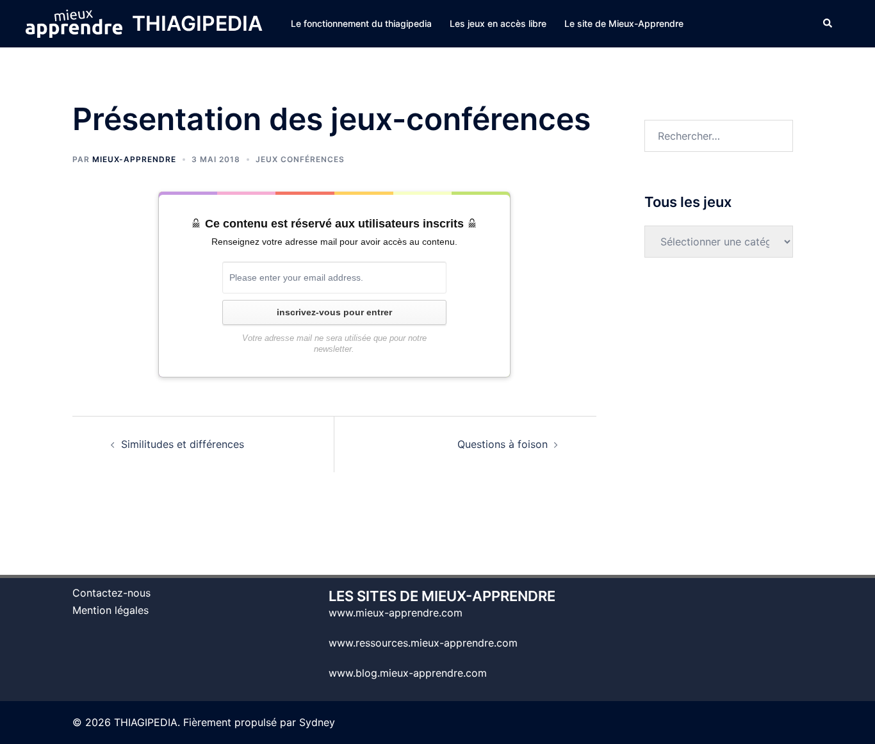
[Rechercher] (828, 24)
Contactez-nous (111, 592)
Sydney (317, 722)
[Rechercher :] (719, 136)
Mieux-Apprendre (134, 159)
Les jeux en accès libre (498, 23)
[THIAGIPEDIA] (74, 24)
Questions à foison (502, 444)
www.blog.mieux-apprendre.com (408, 672)
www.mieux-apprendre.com (395, 612)
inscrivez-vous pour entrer (334, 312)
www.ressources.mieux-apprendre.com (423, 642)
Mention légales (110, 610)
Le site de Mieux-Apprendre (623, 23)
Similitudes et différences (182, 444)
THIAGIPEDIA (197, 23)
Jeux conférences (300, 159)
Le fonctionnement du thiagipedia (361, 23)
